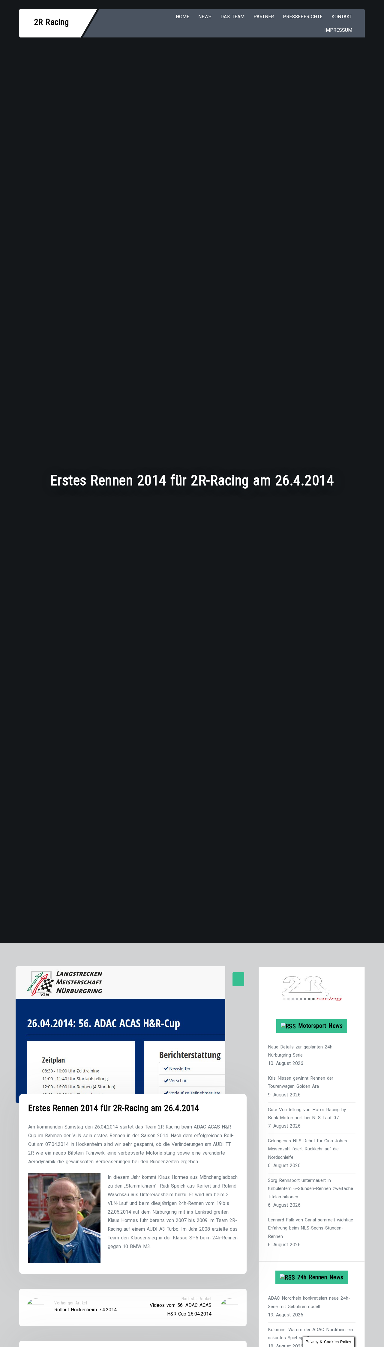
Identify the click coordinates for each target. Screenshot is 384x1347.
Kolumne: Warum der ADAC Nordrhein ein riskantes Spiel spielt (310, 1333)
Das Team (232, 16)
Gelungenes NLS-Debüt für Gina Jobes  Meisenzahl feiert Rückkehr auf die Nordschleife (308, 1149)
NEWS (205, 16)
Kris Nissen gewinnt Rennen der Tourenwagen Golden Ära (300, 1082)
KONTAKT (342, 16)
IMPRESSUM (338, 30)
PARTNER (264, 16)
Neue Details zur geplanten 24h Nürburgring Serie (300, 1051)
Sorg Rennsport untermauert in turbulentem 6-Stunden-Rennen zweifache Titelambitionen (310, 1189)
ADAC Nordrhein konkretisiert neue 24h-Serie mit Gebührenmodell (309, 1302)
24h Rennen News (320, 1277)
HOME (182, 16)
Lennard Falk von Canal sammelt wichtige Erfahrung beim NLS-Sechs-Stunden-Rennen (310, 1228)
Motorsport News (320, 1025)
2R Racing (51, 22)
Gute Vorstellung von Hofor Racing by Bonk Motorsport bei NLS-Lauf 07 (307, 1113)
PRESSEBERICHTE (302, 16)
